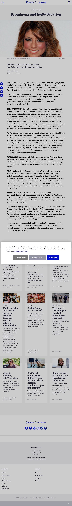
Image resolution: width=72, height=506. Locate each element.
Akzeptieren (53, 257)
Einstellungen (37, 257)
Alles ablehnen (20, 257)
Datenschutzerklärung (21, 251)
